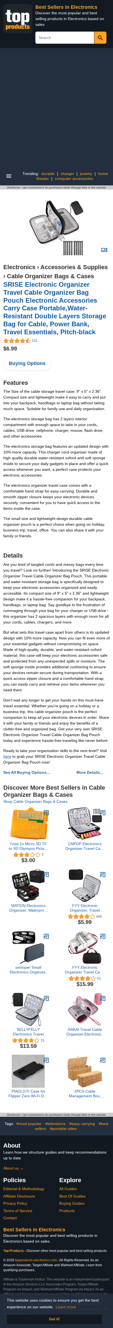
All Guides (68, 1189)
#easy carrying (82, 1123)
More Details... (90, 772)
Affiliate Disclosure (19, 1196)
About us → (13, 1168)
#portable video (63, 1128)
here (7, 756)
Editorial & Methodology (23, 1189)
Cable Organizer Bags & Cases (50, 276)
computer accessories (74, 178)
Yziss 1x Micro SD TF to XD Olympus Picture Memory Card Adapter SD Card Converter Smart (28, 846)
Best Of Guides (72, 1196)
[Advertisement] (56, 107)
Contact (10, 1218)
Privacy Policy (15, 1203)
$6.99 (10, 349)
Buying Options (27, 363)
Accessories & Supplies (74, 267)
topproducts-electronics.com (36, 1260)
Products (67, 1211)
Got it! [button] (54, 1319)
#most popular (28, 1123)
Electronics (19, 267)
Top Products (14, 1251)
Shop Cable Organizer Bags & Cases (35, 801)
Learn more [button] (66, 1307)
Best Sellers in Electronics (66, 7)
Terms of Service (17, 1211)
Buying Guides (71, 1203)
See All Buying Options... (26, 772)
